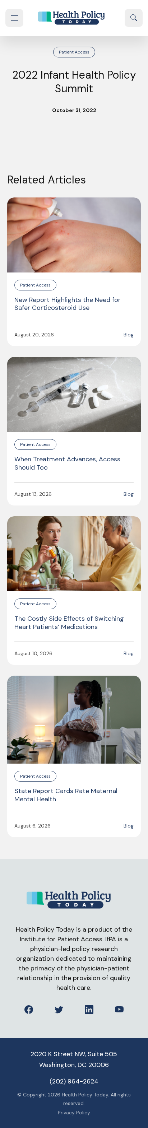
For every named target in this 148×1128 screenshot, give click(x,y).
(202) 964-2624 (74, 1081)
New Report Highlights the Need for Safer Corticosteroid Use (67, 303)
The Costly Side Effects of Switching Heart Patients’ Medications (69, 622)
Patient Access (74, 52)
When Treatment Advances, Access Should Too (67, 463)
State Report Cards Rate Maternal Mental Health (65, 795)
